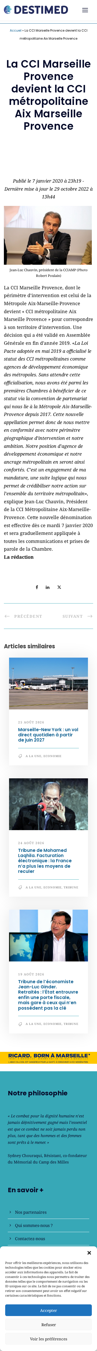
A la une (33, 756)
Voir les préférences (48, 1338)
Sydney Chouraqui (25, 1155)
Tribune (71, 887)
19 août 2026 (31, 974)
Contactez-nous (30, 1238)
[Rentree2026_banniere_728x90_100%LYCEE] (48, 163)
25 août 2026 (31, 722)
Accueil (15, 30)
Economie (52, 756)
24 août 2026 (31, 843)
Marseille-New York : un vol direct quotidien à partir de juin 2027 (48, 735)
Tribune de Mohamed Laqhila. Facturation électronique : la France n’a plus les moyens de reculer (45, 861)
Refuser (48, 1324)
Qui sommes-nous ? (34, 1225)
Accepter (48, 1310)
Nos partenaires (31, 1212)
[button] (89, 1252)
